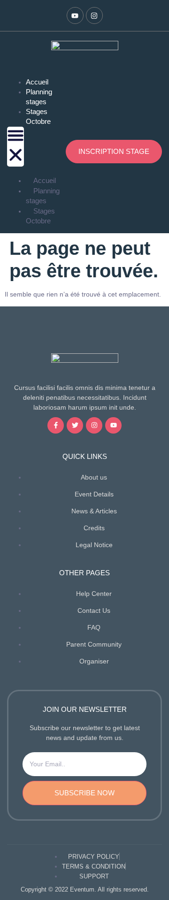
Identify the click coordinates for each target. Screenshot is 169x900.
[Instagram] (94, 15)
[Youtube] (75, 15)
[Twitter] (75, 425)
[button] (15, 147)
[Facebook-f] (55, 425)
